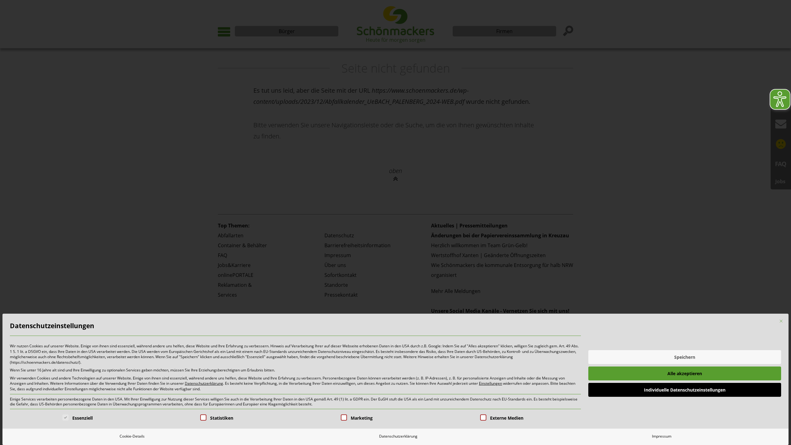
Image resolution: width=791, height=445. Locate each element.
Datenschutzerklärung (204, 383)
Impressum (661, 436)
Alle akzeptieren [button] (684, 373)
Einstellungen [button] (490, 383)
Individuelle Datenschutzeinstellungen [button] (684, 390)
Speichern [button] (684, 357)
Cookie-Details (132, 436)
